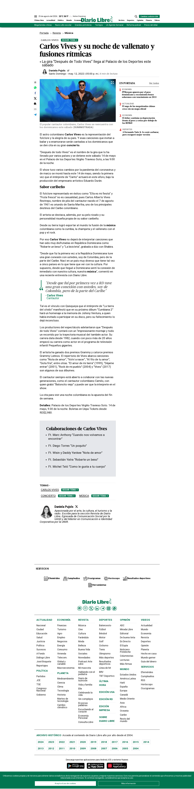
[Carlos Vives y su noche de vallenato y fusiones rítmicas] (35, 87)
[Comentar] (35, 103)
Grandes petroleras (83, 25)
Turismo (61, 629)
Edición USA (107, 692)
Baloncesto (105, 625)
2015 (136, 742)
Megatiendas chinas (43, 25)
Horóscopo (147, 684)
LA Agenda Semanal (114, 25)
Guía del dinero (148, 661)
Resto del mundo (125, 720)
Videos (157, 20)
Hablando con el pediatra (86, 673)
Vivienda (61, 653)
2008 (93, 748)
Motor (102, 637)
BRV (101, 672)
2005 (125, 748)
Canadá (124, 694)
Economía (78, 20)
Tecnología (63, 690)
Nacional (41, 625)
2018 (104, 742)
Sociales (82, 653)
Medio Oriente (127, 698)
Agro (59, 633)
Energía (61, 645)
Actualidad (50, 20)
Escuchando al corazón (85, 710)
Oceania (124, 710)
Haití (122, 682)
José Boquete (43, 661)
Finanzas (62, 625)
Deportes (130, 20)
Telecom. (62, 657)
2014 (146, 742)
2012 (51, 748)
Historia (61, 694)
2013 (41, 748)
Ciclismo (103, 645)
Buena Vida (84, 649)
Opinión (140, 20)
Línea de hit (105, 668)
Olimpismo (104, 653)
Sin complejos (85, 699)
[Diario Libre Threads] (108, 608)
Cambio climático (62, 706)
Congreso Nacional (41, 689)
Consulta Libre (85, 722)
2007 (104, 748)
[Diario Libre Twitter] (91, 608)
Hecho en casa (149, 653)
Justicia (40, 641)
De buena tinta (127, 637)
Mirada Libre (126, 629)
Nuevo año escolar (63, 25)
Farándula (83, 637)
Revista (121, 20)
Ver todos (154, 83)
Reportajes (42, 665)
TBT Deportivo (106, 676)
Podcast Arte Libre (85, 662)
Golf (101, 641)
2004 (136, 748)
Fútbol (102, 629)
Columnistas (126, 656)
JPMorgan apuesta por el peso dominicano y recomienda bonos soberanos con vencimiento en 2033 (139, 94)
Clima (60, 686)
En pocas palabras (83, 704)
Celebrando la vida (85, 693)
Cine (80, 629)
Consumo (62, 649)
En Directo (125, 641)
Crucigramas (148, 688)
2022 (62, 742)
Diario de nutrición (82, 679)
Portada (44, 33)
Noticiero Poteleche (125, 650)
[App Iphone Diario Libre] (95, 765)
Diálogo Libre (43, 657)
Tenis (102, 649)
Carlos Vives (50, 489)
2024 (41, 742)
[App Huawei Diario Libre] (116, 765)
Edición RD (106, 699)
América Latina (128, 678)
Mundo (69, 20)
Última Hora (39, 20)
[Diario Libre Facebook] (79, 608)
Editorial (124, 633)
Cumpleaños (147, 676)
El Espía (124, 645)
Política (61, 20)
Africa (123, 706)
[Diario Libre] (97, 19)
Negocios (62, 641)
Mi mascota (84, 668)
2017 (114, 742)
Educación (41, 633)
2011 (62, 748)
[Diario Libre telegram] (102, 608)
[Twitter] (76, 506)
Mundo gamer (148, 657)
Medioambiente (65, 678)
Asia (122, 702)
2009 (83, 748)
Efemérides (147, 672)
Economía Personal (83, 716)
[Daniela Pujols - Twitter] (68, 70)
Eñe (80, 688)
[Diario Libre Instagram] (85, 608)
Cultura (82, 633)
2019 (93, 742)
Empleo (61, 637)
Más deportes (106, 657)
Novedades (84, 657)
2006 (114, 748)
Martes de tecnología (62, 699)
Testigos (99, 25)
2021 (72, 742)
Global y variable (61, 662)
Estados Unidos (128, 674)
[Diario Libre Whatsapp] (114, 608)
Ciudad (40, 629)
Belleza (82, 645)
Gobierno (41, 694)
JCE (38, 680)
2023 (51, 742)
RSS (143, 680)
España (124, 686)
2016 (125, 742)
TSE (38, 684)
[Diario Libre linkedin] (97, 608)
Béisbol (103, 633)
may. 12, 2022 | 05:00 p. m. (83, 73)
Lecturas (124, 660)
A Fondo (40, 653)
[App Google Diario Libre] (76, 765)
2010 (72, 748)
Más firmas (126, 664)
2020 (83, 742)
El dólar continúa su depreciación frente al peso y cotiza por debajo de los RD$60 (139, 120)
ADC (122, 625)
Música (84, 495)
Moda (81, 641)
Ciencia (61, 682)
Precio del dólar (151, 25)
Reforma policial (134, 25)
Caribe (123, 715)
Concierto (48, 495)
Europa (123, 690)
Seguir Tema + (69, 40)
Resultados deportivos (105, 662)
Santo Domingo (57, 73)
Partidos (40, 676)
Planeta (149, 20)
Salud (39, 637)
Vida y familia (85, 684)
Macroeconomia (65, 668)
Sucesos (41, 649)
